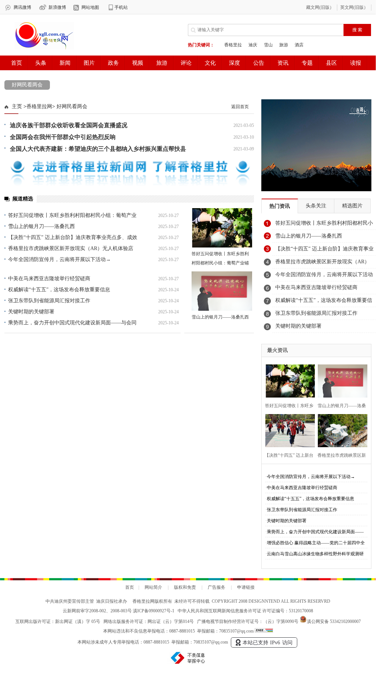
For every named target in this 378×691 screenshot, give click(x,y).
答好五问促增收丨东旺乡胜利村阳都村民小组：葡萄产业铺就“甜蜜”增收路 (220, 263)
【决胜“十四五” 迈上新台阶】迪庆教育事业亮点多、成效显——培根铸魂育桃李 (324, 251)
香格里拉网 (39, 106)
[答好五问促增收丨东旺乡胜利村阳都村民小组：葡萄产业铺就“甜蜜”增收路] (222, 227)
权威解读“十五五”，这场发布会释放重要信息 (59, 289)
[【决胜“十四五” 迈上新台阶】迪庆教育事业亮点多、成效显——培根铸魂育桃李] (287, 429)
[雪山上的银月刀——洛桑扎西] (222, 291)
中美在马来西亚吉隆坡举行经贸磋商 (49, 278)
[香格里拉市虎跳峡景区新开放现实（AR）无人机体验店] (340, 429)
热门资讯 (279, 206)
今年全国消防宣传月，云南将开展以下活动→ (59, 259)
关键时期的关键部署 (31, 311)
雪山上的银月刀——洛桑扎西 (41, 226)
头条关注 (316, 206)
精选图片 (352, 206)
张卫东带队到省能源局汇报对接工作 (49, 300)
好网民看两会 (27, 85)
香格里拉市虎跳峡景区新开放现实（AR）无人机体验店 (70, 248)
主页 (17, 106)
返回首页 (240, 106)
